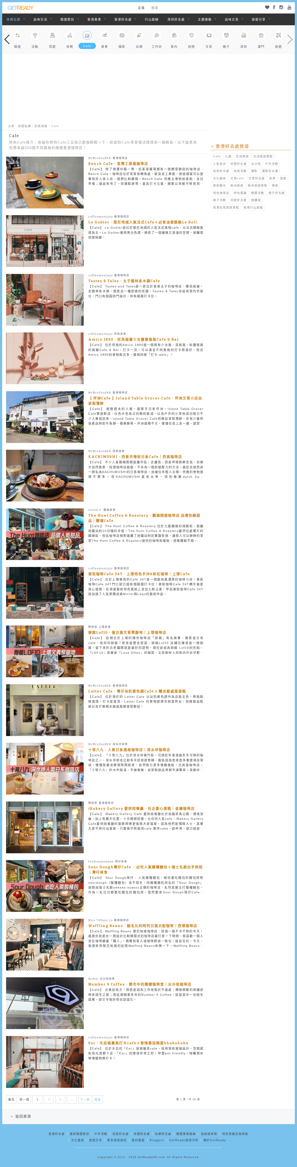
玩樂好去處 (163, 1133)
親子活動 (219, 200)
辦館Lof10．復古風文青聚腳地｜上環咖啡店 (127, 632)
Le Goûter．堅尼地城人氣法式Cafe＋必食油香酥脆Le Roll (142, 222)
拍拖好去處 (221, 171)
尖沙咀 (256, 163)
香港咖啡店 (120, 158)
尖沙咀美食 (107, 978)
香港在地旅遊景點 (226, 207)
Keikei (93, 978)
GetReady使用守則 (184, 1140)
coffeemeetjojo (100, 216)
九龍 (228, 156)
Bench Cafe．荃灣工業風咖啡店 (118, 164)
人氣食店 (219, 163)
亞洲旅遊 (242, 156)
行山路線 (152, 19)
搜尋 (154, 8)
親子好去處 (277, 192)
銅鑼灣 (256, 200)
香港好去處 (123, 19)
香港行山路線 (253, 207)
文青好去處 (257, 178)
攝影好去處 (270, 171)
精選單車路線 (186, 1133)
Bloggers (157, 1140)
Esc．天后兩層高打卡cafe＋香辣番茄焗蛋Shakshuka (138, 1043)
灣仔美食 (121, 861)
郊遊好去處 (238, 200)
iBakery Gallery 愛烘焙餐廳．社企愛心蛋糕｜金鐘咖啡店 (141, 809)
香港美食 (94, 19)
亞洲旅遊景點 (263, 156)
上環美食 (105, 627)
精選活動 (257, 192)
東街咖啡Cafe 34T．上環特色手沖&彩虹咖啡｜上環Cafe (139, 574)
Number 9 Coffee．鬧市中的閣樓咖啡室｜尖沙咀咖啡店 (140, 984)
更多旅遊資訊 (117, 1140)
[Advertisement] (148, 85)
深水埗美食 (120, 744)
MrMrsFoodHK (99, 158)
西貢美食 (119, 451)
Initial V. (95, 509)
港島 (275, 185)
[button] (7, 39)
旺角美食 (120, 333)
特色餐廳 (240, 192)
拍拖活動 (240, 171)
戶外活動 (271, 163)
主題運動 (205, 19)
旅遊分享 (259, 19)
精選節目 (67, 19)
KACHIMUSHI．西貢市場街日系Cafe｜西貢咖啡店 (135, 457)
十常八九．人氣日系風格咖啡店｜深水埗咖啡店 (129, 750)
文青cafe (237, 178)
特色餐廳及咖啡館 (235, 1133)
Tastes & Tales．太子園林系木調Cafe (124, 281)
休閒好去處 (238, 163)
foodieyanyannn (101, 861)
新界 (272, 178)
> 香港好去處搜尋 (230, 146)
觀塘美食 (109, 509)
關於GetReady (215, 1140)
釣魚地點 (41, 126)
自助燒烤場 (209, 1133)
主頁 (141, 8)
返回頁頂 (23, 1116)
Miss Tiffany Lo (100, 920)
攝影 (254, 171)
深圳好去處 (176, 19)
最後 (98, 1099)
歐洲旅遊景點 (257, 185)
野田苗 (92, 627)
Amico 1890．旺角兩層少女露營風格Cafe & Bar (133, 339)
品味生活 (40, 19)
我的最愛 (138, 1140)
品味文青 (232, 19)
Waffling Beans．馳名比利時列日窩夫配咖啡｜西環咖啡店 (142, 926)
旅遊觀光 (219, 185)
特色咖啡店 (221, 192)
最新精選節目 (79, 1133)
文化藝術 (219, 178)
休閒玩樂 (13, 19)
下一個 (85, 1099)
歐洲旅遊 (237, 185)
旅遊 (283, 178)
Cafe (217, 156)
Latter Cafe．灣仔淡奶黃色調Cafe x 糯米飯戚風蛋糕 (137, 691)
